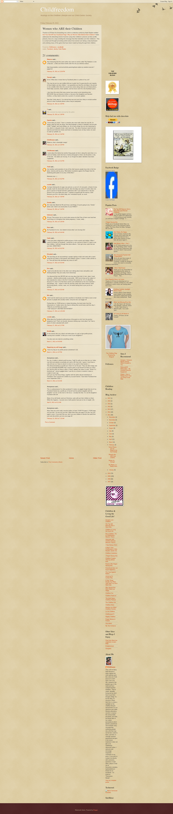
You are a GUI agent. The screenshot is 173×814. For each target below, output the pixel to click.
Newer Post (45, 458)
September (112, 425)
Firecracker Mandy (110, 170)
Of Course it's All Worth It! (121, 313)
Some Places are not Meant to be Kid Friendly (113, 449)
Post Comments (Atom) (55, 462)
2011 (109, 415)
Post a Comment (50, 422)
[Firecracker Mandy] (112, 198)
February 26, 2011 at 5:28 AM (55, 221)
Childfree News (110, 605)
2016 (109, 401)
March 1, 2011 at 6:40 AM (54, 341)
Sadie (49, 238)
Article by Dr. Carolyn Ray (109, 576)
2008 (109, 479)
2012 (109, 412)
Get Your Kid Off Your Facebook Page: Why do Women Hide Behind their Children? (69, 34)
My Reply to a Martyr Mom (113, 465)
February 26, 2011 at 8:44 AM (55, 232)
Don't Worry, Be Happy (120, 232)
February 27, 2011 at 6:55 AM (55, 289)
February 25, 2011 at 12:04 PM (56, 71)
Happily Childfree (110, 616)
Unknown (50, 215)
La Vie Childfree (110, 611)
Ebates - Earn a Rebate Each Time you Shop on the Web (126, 377)
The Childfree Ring (111, 353)
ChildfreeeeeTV (110, 614)
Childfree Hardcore (111, 595)
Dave (48, 227)
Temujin (49, 77)
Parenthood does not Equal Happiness (112, 568)
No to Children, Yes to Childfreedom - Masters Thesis (111, 535)
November (112, 420)
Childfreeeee (51, 140)
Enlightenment (110, 646)
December (112, 417)
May (110, 436)
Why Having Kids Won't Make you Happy (111, 589)
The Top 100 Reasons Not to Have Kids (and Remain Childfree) (122, 210)
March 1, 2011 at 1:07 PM (54, 352)
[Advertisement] (71, 441)
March (111, 442)
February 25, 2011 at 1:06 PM (55, 104)
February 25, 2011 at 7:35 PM (55, 196)
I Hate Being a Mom (111, 545)
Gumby (49, 202)
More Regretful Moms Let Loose (115, 279)
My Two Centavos (111, 626)
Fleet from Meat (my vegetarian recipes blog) (111, 642)
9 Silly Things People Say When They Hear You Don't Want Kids (111, 583)
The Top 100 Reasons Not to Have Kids (110, 525)
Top (112, 71)
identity (56, 49)
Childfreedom (57, 9)
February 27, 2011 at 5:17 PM (55, 325)
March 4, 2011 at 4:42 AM (54, 381)
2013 (109, 409)
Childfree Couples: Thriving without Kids (111, 560)
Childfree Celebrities (111, 553)
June (110, 434)
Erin (48, 268)
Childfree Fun (109, 593)
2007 (109, 481)
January (111, 470)
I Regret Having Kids (112, 222)
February (112, 445)
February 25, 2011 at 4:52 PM (55, 179)
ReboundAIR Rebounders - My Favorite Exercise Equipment (126, 369)
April (110, 439)
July (110, 431)
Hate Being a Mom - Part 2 (121, 243)
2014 (109, 406)
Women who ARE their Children (112, 456)
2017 (109, 398)
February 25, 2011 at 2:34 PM (55, 134)
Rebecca (49, 59)
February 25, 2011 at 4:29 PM (55, 145)
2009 (109, 476)
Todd (48, 166)
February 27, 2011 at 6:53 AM (55, 262)
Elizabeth (50, 254)
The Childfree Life (111, 602)
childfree (113, 73)
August (111, 428)
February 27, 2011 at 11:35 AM (56, 311)
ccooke (49, 184)
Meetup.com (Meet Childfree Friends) (111, 608)
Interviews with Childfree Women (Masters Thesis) (110, 541)
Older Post (97, 458)
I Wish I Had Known (119, 268)
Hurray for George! (112, 461)
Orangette (108, 648)
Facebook (50, 49)
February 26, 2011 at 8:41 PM (55, 248)
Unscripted (109, 623)
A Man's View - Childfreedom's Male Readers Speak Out (111, 549)
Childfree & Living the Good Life (111, 530)
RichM (49, 331)
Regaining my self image (54, 347)
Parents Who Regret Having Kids (111, 564)
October (111, 422)
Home (71, 458)
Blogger (95, 810)
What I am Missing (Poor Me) (122, 302)
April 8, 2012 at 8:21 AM (54, 402)
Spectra (49, 120)
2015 (109, 403)
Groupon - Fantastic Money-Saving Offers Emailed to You (126, 362)
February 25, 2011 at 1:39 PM (55, 114)
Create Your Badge (110, 199)
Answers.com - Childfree (110, 520)
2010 (109, 473)
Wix (48, 295)
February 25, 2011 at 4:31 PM (55, 161)
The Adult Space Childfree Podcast (111, 599)
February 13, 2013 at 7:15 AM (55, 418)
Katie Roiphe (62, 49)
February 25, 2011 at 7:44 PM (55, 209)
